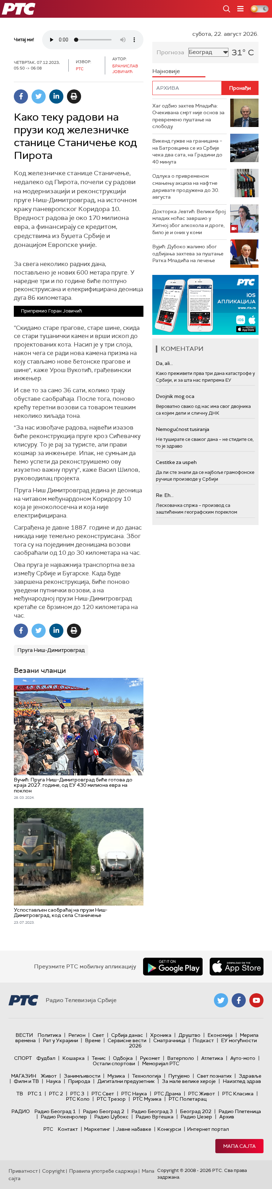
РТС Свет (102, 1093)
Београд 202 (195, 1111)
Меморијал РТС (160, 1063)
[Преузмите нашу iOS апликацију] (237, 966)
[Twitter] (39, 96)
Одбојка (123, 1058)
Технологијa (146, 1076)
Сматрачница (169, 1040)
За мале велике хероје (189, 1081)
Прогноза (170, 52)
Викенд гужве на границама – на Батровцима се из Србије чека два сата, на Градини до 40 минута (187, 151)
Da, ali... (164, 363)
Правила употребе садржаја (103, 1171)
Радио (20, 1111)
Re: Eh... (165, 495)
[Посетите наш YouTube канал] (256, 1000)
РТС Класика (238, 1093)
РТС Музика (147, 1099)
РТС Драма (167, 1093)
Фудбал (45, 1058)
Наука (53, 1081)
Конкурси (169, 1129)
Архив (226, 1116)
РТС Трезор (111, 1099)
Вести (24, 1035)
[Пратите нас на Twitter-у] (221, 1000)
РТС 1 (35, 1093)
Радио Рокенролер (64, 1116)
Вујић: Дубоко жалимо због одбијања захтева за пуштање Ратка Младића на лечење (187, 253)
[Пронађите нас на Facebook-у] (239, 1000)
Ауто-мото (242, 1058)
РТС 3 (77, 1093)
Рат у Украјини (60, 1040)
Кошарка (73, 1058)
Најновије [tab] (166, 71)
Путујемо (179, 1076)
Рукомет (150, 1058)
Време (93, 1040)
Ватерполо (180, 1058)
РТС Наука (134, 1093)
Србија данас (127, 1035)
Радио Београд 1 (55, 1111)
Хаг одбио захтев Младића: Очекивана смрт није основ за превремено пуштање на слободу (188, 116)
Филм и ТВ (26, 1081)
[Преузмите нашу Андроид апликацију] (173, 966)
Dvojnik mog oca (175, 396)
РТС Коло (78, 1099)
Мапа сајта (239, 1146)
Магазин (23, 1076)
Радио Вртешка (155, 1116)
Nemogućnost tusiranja (182, 429)
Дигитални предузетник (126, 1081)
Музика (116, 1076)
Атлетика (212, 1058)
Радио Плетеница (240, 1111)
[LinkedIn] (56, 96)
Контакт (68, 1129)
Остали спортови (114, 1063)
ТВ (19, 1093)
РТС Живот (201, 1093)
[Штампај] (74, 96)
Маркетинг (97, 1129)
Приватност (23, 1171)
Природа (79, 1081)
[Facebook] (21, 96)
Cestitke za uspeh (176, 462)
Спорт (23, 1058)
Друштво (189, 1035)
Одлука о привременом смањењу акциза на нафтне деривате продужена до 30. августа (185, 186)
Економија (220, 1035)
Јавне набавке (133, 1129)
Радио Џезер (196, 1116)
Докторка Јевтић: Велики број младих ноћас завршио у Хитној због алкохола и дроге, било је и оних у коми (189, 222)
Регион (76, 1035)
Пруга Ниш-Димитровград (51, 650)
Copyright (53, 1171)
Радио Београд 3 (152, 1111)
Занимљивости (82, 1076)
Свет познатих (214, 1076)
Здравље (250, 1076)
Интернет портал (208, 1129)
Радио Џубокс (111, 1116)
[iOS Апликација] (205, 305)
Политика (49, 1035)
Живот (49, 1076)
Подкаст (203, 1040)
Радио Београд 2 (103, 1111)
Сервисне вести (127, 1040)
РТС (48, 1129)
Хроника (160, 1035)
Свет (98, 1035)
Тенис (99, 1058)
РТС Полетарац (187, 1099)
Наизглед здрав (242, 1081)
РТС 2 (56, 1093)
